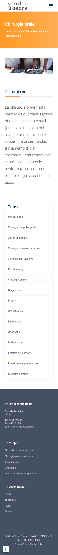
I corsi (8, 505)
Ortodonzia (14, 332)
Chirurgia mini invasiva (20, 258)
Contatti (9, 511)
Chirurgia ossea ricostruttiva (24, 248)
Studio (8, 494)
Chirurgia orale (17, 279)
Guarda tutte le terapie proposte (21, 473)
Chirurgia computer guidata (23, 227)
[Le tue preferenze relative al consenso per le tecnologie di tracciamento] (6, 549)
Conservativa (15, 311)
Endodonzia (14, 321)
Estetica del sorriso (19, 352)
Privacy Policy (21, 544)
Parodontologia (16, 269)
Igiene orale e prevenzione (23, 363)
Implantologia (15, 216)
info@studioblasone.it (22, 426)
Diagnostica (14, 290)
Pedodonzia (15, 342)
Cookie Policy (37, 544)
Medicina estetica (18, 373)
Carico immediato (18, 237)
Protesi (12, 300)
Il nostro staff (12, 500)
